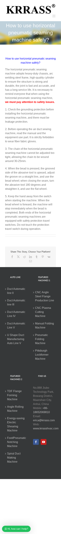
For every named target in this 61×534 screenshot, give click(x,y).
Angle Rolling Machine (15, 408)
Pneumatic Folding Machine (41, 339)
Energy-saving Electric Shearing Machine (16, 424)
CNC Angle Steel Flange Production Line (44, 296)
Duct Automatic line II (16, 290)
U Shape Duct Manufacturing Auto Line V (15, 339)
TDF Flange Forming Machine (14, 395)
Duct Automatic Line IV (16, 313)
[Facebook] (36, 442)
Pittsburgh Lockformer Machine (41, 354)
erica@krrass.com (44, 420)
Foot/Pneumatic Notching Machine (16, 442)
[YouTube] (43, 442)
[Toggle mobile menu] (54, 16)
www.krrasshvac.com (45, 428)
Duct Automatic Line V (16, 325)
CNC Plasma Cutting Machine (43, 311)
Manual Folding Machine (44, 325)
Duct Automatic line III (16, 302)
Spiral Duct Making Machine (14, 457)
